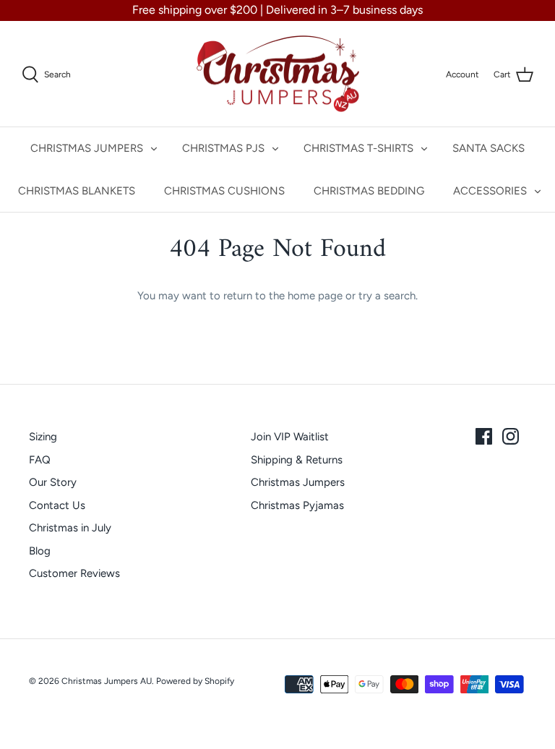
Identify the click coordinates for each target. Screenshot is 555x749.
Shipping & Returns (297, 459)
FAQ (40, 459)
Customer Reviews (74, 573)
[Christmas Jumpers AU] (278, 74)
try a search (387, 295)
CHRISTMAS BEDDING (369, 190)
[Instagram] (510, 436)
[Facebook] (484, 436)
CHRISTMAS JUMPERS (86, 148)
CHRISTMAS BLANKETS (76, 190)
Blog (40, 550)
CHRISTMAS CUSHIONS (224, 190)
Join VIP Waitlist (290, 436)
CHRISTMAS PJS (223, 148)
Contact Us (57, 505)
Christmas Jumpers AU (106, 681)
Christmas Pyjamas (297, 505)
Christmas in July (70, 527)
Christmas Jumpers (298, 482)
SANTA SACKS (488, 148)
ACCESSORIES (490, 190)
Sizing (43, 436)
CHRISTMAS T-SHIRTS (358, 148)
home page (315, 295)
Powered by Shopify (195, 681)
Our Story (53, 482)
